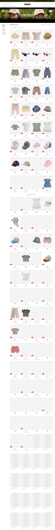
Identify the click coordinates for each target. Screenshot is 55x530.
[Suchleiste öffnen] (42, 6)
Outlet (4, 2)
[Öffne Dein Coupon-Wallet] (43, 4)
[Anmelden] (45, 4)
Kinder (10, 4)
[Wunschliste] (50, 4)
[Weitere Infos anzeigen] (15, 46)
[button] (43, 24)
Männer (7, 4)
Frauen (3, 4)
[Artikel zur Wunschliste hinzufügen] (19, 30)
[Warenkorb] (52, 4)
